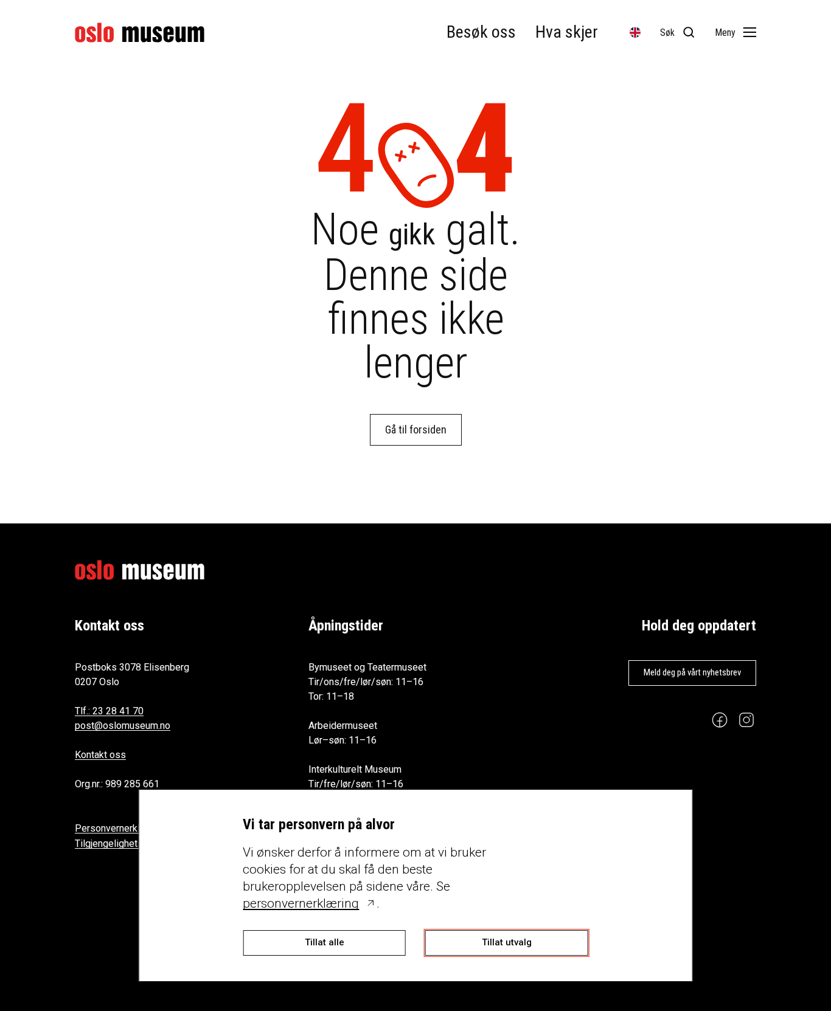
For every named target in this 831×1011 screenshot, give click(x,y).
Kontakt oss (100, 755)
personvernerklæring (301, 903)
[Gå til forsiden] (139, 32)
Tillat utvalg (507, 942)
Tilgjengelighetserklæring (129, 843)
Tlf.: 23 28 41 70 (109, 711)
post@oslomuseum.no (122, 725)
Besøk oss (481, 32)
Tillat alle (324, 942)
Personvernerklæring (119, 828)
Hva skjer (566, 32)
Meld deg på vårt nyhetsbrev (692, 672)
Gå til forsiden (416, 429)
